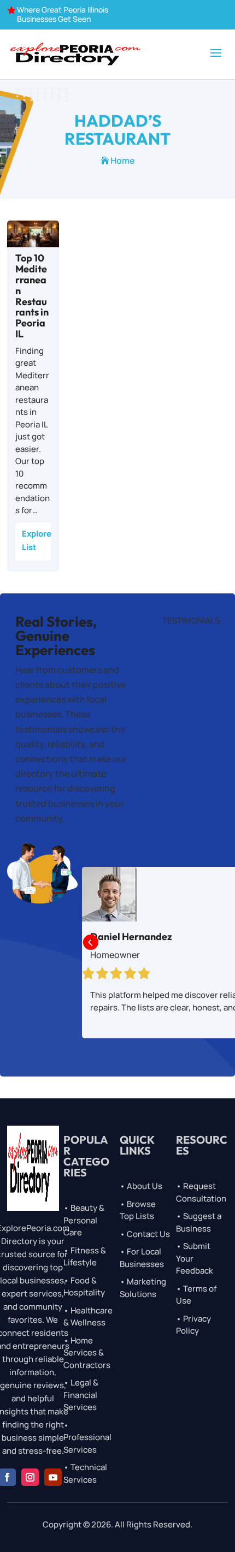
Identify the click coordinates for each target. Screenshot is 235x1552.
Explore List (36, 541)
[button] (90, 943)
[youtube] (53, 1477)
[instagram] (30, 1477)
